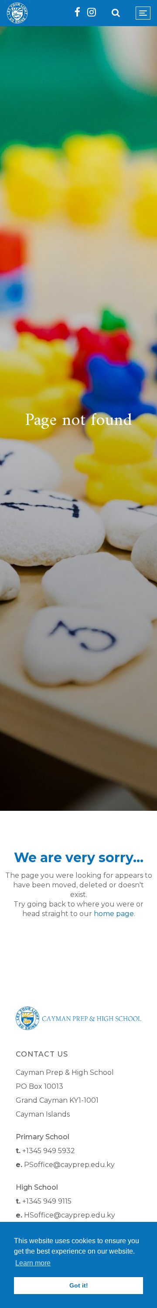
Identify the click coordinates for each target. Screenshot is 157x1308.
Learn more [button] (33, 1263)
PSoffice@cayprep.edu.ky (69, 1165)
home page (114, 914)
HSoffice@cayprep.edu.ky (69, 1215)
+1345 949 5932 (48, 1151)
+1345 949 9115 (47, 1201)
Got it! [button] (78, 1285)
